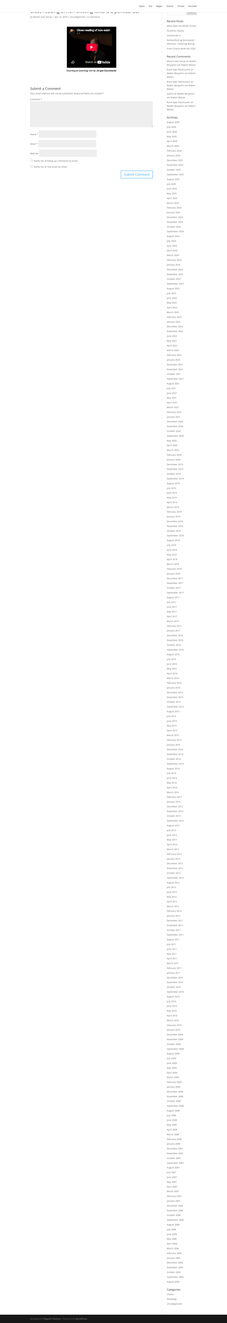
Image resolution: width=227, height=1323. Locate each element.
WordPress (81, 1318)
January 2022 (173, 359)
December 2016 (175, 635)
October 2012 (174, 873)
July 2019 (171, 488)
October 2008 (174, 1101)
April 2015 (172, 730)
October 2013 (174, 815)
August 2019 (173, 483)
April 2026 (172, 141)
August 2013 (173, 825)
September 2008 (175, 1105)
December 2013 (175, 806)
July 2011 (171, 944)
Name (34, 134)
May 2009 (172, 1067)
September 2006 (175, 1219)
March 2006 (173, 1248)
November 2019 (175, 469)
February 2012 (174, 910)
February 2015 (174, 739)
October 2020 (174, 431)
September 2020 (175, 435)
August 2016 (173, 654)
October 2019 (174, 473)
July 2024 (171, 240)
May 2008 (172, 1124)
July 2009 (171, 1058)
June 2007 (172, 1177)
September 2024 (175, 231)
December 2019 (175, 464)
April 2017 (172, 616)
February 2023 (174, 317)
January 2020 (173, 459)
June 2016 (172, 663)
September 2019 (175, 478)
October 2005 (174, 1272)
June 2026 (172, 131)
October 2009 (174, 1044)
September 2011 (175, 934)
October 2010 (174, 987)
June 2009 (172, 1063)
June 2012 (172, 891)
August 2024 (173, 236)
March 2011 (173, 963)
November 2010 (175, 982)
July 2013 (171, 830)
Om (150, 6)
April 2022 (172, 345)
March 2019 (173, 507)
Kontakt (192, 6)
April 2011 (172, 958)
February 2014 (174, 796)
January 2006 (173, 1257)
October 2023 (174, 278)
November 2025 (175, 164)
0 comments (93, 16)
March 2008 (173, 1134)
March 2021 (173, 407)
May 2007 (172, 1181)
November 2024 (175, 221)
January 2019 (173, 516)
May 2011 (172, 953)
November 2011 (175, 925)
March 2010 (173, 1020)
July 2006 (171, 1229)
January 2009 (173, 1086)
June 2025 (172, 188)
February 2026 (174, 150)
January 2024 (173, 264)
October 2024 (174, 226)
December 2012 (175, 863)
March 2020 (173, 450)
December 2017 (175, 578)
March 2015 (173, 735)
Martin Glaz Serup (42, 16)
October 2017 (174, 587)
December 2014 (175, 749)
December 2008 (175, 1091)
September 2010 (175, 991)
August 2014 (173, 768)
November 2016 (175, 640)
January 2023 (173, 321)
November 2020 (175, 426)
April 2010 (172, 1015)
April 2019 (172, 502)
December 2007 (175, 1148)
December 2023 (175, 269)
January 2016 (173, 687)
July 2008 (171, 1115)
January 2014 (173, 801)
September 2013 (175, 820)
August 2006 (173, 1224)
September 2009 (175, 1048)
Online (169, 6)
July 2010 (171, 1001)
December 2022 (175, 326)
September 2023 (175, 283)
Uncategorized (77, 16)
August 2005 (173, 1281)
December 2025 (175, 160)
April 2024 (172, 250)
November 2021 (175, 369)
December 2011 (175, 920)
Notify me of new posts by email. (51, 166)
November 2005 (175, 1267)
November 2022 (175, 331)
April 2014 (172, 787)
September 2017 (175, 592)
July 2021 (171, 388)
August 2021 (173, 383)
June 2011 (172, 949)
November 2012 (175, 868)
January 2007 (173, 1200)
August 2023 (173, 288)
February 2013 (174, 854)
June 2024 (172, 245)
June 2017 (172, 606)
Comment (36, 99)
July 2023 (171, 293)
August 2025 (173, 179)
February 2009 (174, 1082)
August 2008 (173, 1110)
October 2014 (174, 758)
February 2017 (174, 625)
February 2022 (174, 355)
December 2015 (175, 692)
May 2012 (172, 896)
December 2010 (175, 977)
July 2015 (171, 716)
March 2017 (173, 621)
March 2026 (173, 145)
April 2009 (172, 1072)
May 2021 (172, 397)
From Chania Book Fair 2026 (181, 48)
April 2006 (172, 1243)
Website (34, 153)
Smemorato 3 (174, 35)
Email (34, 143)
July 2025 (171, 184)
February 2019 (174, 511)
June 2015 (172, 721)
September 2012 (175, 877)
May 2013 (172, 839)
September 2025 (175, 174)
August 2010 (173, 996)
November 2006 (175, 1210)
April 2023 (172, 307)
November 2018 (175, 526)
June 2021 (172, 393)
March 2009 (173, 1077)
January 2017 (173, 630)
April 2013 (172, 844)
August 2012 (173, 882)
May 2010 (172, 1010)
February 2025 (174, 207)
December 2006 (175, 1205)
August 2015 (173, 711)
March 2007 (173, 1191)
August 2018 (173, 540)
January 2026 (173, 155)
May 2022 (172, 340)
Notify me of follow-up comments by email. (56, 160)
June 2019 (172, 492)
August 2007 (173, 1167)
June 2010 (172, 1006)
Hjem (142, 6)
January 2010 (173, 1029)
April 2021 (172, 402)
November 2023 (175, 274)
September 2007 (175, 1162)
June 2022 (172, 336)
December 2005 (175, 1262)
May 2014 (172, 782)
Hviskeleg (172, 1299)
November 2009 (175, 1039)
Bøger (159, 6)
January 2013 (173, 858)
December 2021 (175, 364)
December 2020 (175, 421)
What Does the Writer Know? (181, 25)
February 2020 (174, 454)
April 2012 (172, 901)
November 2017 (175, 583)
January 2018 (173, 573)
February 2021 (174, 412)
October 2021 (174, 373)
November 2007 (175, 1153)
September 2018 (175, 535)
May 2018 (172, 554)
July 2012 (171, 887)
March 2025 (173, 203)
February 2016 (174, 682)
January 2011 (173, 972)
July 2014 (171, 773)
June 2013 (172, 835)
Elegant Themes (52, 1318)
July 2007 (171, 1172)
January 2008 (173, 1143)
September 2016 (175, 649)
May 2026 (172, 136)
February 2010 (174, 1025)
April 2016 (172, 673)
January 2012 (173, 915)
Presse (180, 6)
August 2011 (173, 939)
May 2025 (172, 193)
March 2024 (173, 255)
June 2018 (172, 549)
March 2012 (173, 906)
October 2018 (174, 530)
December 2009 (175, 1034)
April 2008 (172, 1129)
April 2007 (172, 1186)
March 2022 (173, 350)
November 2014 (175, 754)
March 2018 (173, 564)
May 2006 (172, 1238)
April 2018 (172, 559)
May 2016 (172, 668)
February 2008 (174, 1139)
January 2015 (173, 744)
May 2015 (172, 725)
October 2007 (174, 1158)
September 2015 (175, 706)
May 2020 (172, 440)
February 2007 (174, 1196)
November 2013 (175, 811)
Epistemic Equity (175, 30)
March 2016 (173, 678)
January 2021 (173, 416)
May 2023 (172, 302)
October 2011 (174, 930)
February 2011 (174, 968)
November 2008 (175, 1096)
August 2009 (173, 1053)
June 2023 (172, 298)
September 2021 (175, 378)
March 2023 (173, 312)
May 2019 (172, 497)
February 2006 (174, 1253)
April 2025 (172, 198)
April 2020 (172, 445)
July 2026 (171, 126)
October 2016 (174, 644)
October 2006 (174, 1215)
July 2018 (171, 545)
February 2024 (174, 259)
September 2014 (175, 763)
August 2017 (173, 597)
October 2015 (174, 701)
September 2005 (175, 1276)
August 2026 (173, 122)
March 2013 (173, 849)
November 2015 (175, 697)
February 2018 (174, 568)
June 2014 (172, 777)
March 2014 (173, 792)
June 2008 (172, 1120)
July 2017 (171, 602)
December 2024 (175, 217)
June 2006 (172, 1234)
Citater (170, 1294)
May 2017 (172, 611)
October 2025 (174, 169)
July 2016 (171, 659)
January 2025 (173, 212)
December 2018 (175, 521)
